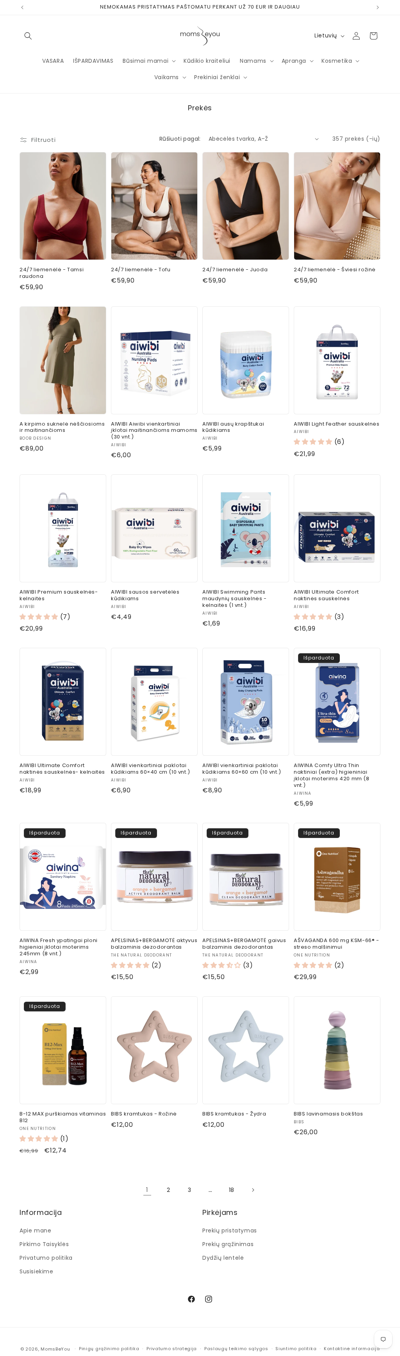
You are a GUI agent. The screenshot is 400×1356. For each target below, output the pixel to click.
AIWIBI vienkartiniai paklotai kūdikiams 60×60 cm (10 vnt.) (241, 769)
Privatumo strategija (171, 1348)
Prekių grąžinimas (228, 1244)
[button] (28, 35)
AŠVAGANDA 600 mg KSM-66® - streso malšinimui (336, 944)
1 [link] (147, 1189)
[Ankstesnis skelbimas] (22, 7)
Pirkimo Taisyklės (44, 1244)
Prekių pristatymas (229, 1230)
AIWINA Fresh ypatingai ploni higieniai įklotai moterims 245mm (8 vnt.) (59, 947)
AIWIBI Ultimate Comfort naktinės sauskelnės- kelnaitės (62, 769)
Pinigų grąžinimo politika (109, 1348)
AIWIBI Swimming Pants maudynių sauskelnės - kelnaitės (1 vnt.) (234, 599)
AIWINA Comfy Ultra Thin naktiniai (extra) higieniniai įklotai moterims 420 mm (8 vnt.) (332, 775)
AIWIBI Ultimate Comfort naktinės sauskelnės (326, 595)
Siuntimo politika (295, 1348)
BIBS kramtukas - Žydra (234, 1114)
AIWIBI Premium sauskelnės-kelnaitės (59, 595)
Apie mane (35, 1230)
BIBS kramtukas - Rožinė (144, 1114)
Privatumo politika (46, 1258)
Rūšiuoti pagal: (180, 139)
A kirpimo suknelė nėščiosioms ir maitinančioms (62, 427)
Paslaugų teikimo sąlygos (236, 1348)
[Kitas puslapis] (252, 1190)
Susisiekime (37, 1271)
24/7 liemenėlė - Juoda (235, 270)
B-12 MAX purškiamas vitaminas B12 (63, 1117)
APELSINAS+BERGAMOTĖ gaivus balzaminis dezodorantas (244, 944)
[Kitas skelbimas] (377, 7)
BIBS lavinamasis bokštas (328, 1114)
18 (231, 1190)
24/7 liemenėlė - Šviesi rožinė (335, 270)
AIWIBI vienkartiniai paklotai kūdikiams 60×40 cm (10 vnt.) (150, 769)
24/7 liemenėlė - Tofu (141, 270)
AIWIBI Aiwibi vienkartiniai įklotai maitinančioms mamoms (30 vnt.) (154, 431)
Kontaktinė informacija (352, 1348)
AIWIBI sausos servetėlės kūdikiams (145, 595)
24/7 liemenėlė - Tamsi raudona (52, 273)
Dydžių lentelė (223, 1258)
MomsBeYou (55, 1349)
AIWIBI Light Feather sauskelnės (337, 424)
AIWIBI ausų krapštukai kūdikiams (233, 427)
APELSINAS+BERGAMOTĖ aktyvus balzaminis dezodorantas (154, 944)
